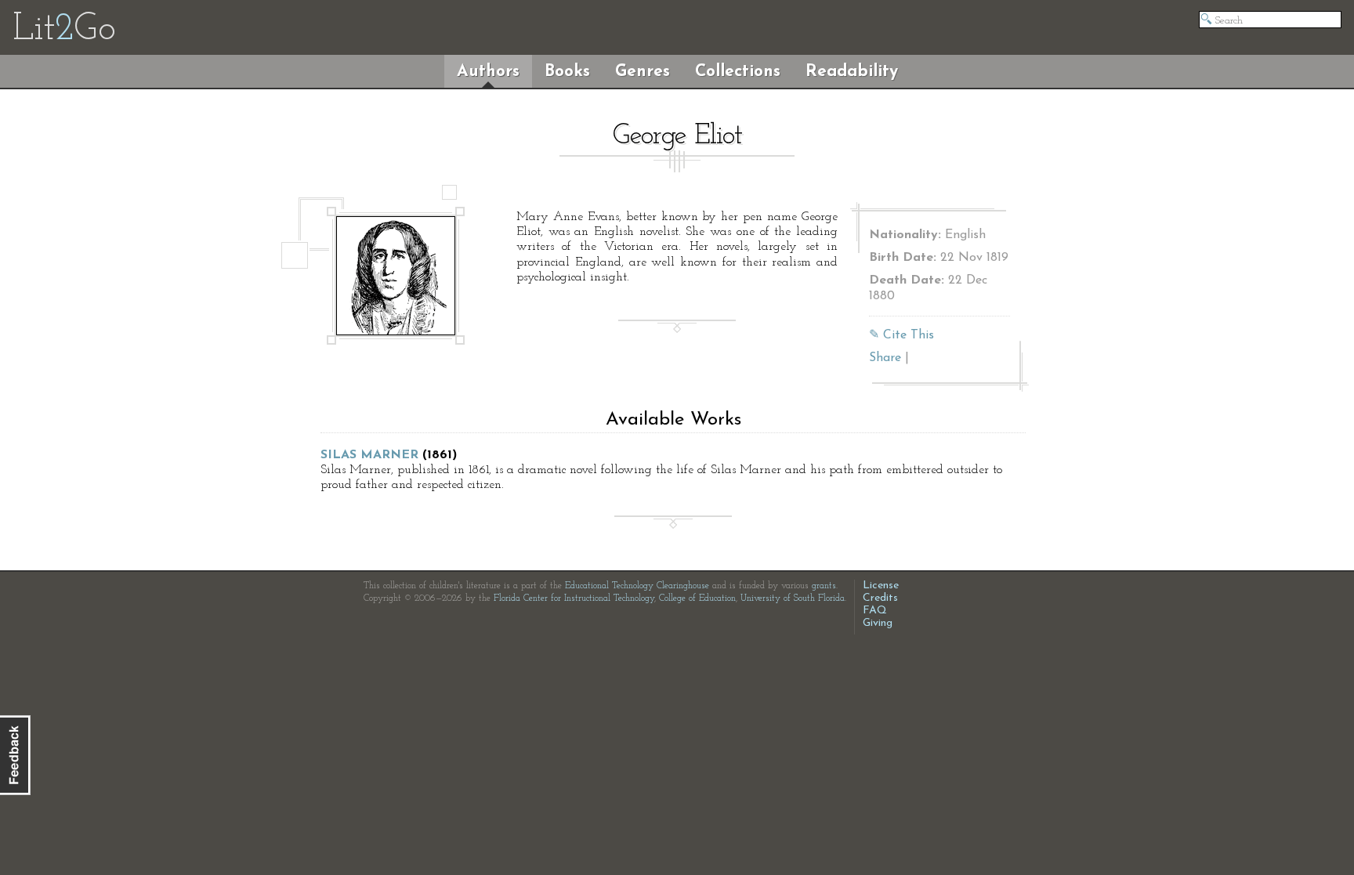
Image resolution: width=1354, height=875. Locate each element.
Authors (488, 71)
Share (885, 358)
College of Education (697, 598)
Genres (642, 71)
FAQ (875, 610)
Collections (737, 71)
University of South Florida (792, 598)
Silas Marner (369, 455)
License (881, 585)
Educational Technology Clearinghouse (637, 586)
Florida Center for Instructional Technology (574, 598)
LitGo (64, 30)
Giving (877, 623)
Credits (880, 598)
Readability (852, 71)
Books (567, 71)
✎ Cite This (901, 335)
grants (824, 586)
